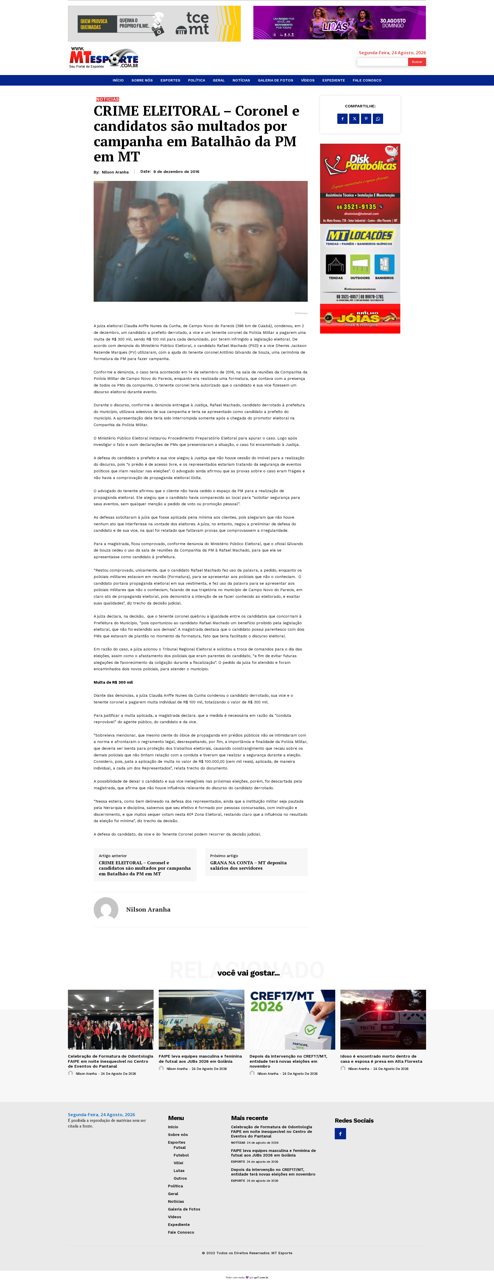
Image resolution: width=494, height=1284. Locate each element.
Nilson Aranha (115, 172)
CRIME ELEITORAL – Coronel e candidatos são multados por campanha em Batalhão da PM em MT (145, 868)
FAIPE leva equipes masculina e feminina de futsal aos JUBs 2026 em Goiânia (200, 1058)
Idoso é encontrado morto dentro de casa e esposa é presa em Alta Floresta (381, 1058)
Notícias (107, 99)
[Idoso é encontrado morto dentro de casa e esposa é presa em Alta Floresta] (383, 1020)
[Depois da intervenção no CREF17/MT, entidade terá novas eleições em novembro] (292, 1020)
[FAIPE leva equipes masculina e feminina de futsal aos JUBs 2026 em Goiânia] (201, 1020)
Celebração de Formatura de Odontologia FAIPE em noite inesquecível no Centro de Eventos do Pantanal (110, 1061)
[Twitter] (354, 119)
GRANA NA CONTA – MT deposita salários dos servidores (248, 865)
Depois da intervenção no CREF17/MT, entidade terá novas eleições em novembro (288, 1061)
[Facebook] (342, 119)
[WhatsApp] (378, 119)
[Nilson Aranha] (106, 909)
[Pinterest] (366, 119)
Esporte (238, 1161)
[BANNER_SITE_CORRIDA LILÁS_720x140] (339, 22)
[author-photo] (71, 1073)
